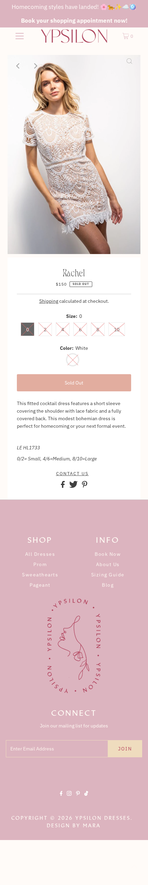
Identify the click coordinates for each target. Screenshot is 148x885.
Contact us (72, 473)
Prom (40, 564)
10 (116, 329)
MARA (92, 826)
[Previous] (18, 65)
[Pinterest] (78, 799)
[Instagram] (69, 799)
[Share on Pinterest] (84, 486)
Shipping (48, 301)
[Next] (35, 65)
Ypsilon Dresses (102, 818)
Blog (108, 585)
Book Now (108, 554)
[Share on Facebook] (63, 486)
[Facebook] (61, 799)
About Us (108, 564)
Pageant (40, 585)
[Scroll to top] (134, 871)
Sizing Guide (108, 575)
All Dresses (40, 554)
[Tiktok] (86, 799)
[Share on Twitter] (74, 486)
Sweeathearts (40, 575)
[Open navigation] (19, 36)
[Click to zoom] (129, 65)
